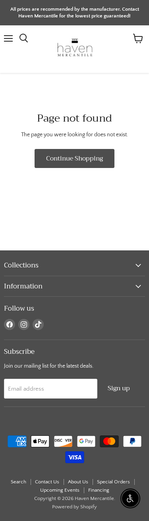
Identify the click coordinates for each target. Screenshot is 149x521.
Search (18, 482)
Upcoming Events (59, 490)
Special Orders (113, 482)
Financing (98, 490)
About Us (78, 482)
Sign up (119, 388)
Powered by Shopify (74, 507)
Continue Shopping (74, 158)
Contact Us (47, 482)
